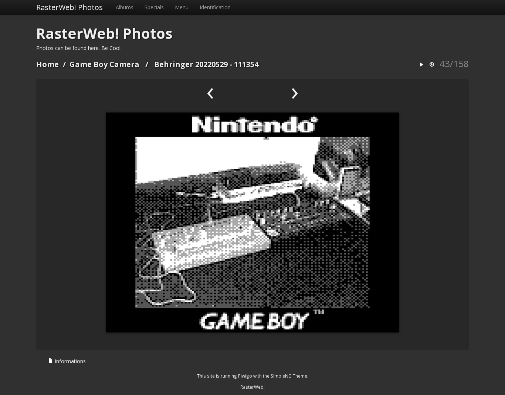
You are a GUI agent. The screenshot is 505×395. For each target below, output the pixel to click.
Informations (69, 361)
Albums (124, 7)
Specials (154, 7)
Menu (182, 7)
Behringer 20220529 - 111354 (206, 64)
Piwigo (245, 376)
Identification (215, 7)
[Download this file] (431, 64)
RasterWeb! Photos (69, 7)
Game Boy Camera (104, 64)
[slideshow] (421, 64)
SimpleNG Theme (289, 376)
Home (47, 64)
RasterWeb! (252, 387)
